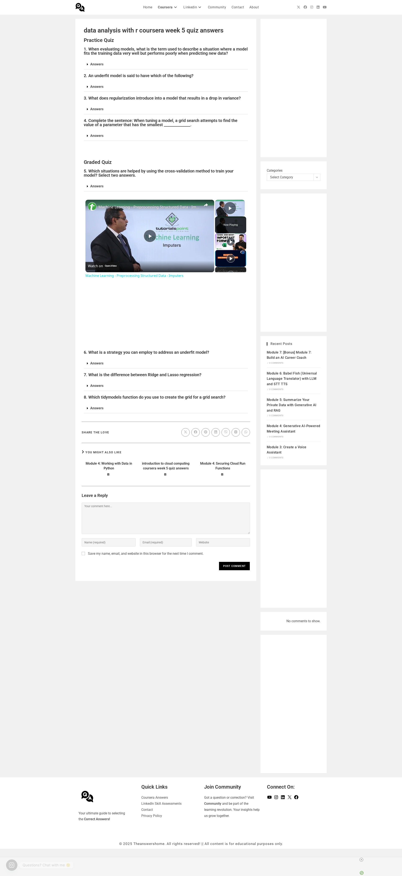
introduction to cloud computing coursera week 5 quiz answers (165, 465)
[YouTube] (269, 799)
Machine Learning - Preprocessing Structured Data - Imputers (149, 206)
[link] (92, 206)
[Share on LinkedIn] (215, 432)
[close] (281, 860)
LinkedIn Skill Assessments (161, 804)
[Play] (231, 241)
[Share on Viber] (226, 432)
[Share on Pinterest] (205, 432)
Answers (96, 64)
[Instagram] (276, 799)
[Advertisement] (166, 316)
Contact (147, 810)
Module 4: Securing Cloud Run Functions (222, 465)
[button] (166, 64)
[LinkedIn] (282, 799)
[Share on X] (185, 432)
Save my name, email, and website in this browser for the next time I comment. (146, 554)
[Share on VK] (236, 432)
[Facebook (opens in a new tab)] (305, 7)
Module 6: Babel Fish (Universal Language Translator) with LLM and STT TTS (292, 378)
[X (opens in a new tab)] (298, 7)
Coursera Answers (154, 798)
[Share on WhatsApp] (246, 432)
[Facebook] (296, 799)
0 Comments (276, 363)
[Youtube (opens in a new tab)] (324, 7)
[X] (289, 799)
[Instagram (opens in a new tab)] (312, 7)
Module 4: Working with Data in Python (109, 465)
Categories (274, 170)
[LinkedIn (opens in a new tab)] (318, 7)
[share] (206, 205)
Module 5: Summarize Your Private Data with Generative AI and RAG (291, 405)
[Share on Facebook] (195, 432)
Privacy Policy (151, 816)
